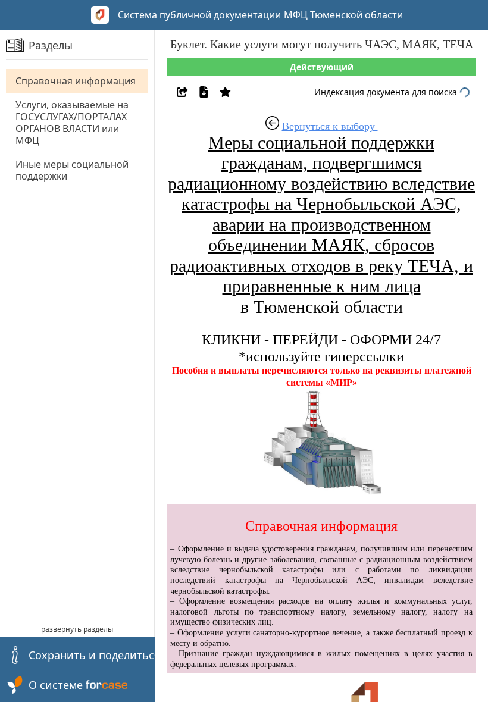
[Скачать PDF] (204, 92)
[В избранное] (225, 92)
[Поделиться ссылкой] (182, 92)
